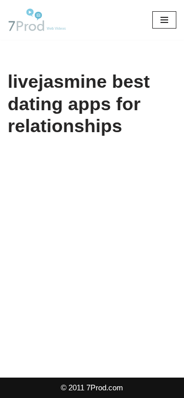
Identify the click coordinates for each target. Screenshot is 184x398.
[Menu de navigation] (164, 20)
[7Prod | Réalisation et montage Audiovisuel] (38, 20)
